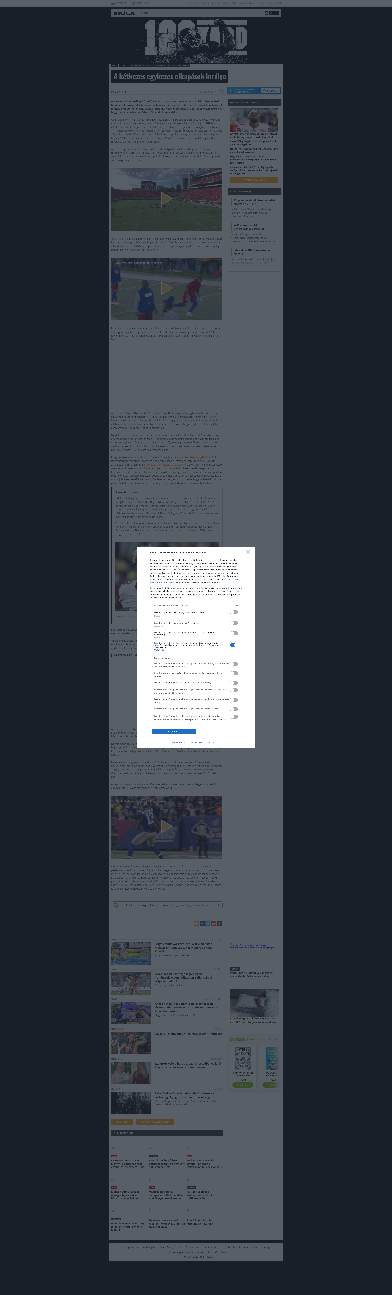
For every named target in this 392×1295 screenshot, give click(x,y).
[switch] (234, 612)
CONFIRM (174, 731)
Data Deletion (178, 742)
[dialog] (196, 647)
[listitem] (196, 605)
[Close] (249, 553)
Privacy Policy (213, 742)
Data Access (196, 742)
